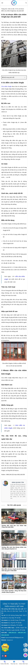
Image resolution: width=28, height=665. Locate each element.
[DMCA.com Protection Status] (5, 647)
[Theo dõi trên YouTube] (5, 656)
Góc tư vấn (11, 8)
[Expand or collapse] (25, 77)
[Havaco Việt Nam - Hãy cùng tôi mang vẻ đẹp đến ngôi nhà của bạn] (14, 3)
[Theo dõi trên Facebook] (2, 656)
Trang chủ (4, 8)
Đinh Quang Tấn (18, 482)
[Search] (26, 2)
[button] (2, 3)
